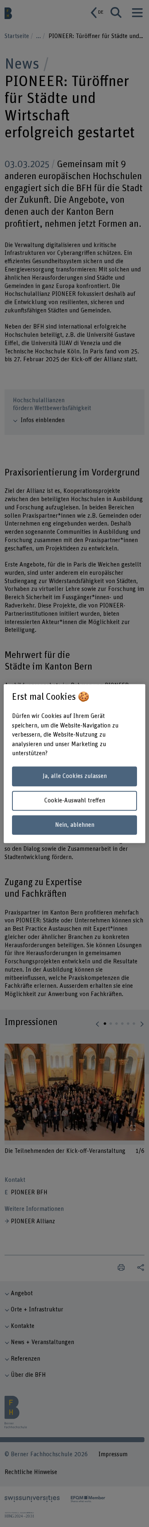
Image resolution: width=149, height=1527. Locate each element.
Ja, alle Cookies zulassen (75, 776)
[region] (74, 763)
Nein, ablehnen (74, 825)
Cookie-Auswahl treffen (74, 800)
